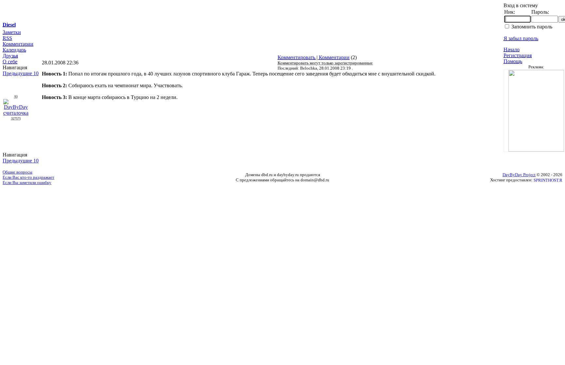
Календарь (14, 50)
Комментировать (296, 57)
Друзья (10, 55)
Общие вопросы (17, 172)
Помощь (513, 61)
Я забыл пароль (521, 38)
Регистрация (518, 55)
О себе (10, 61)
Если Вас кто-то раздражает (28, 177)
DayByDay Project (519, 174)
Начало (512, 49)
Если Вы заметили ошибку (27, 182)
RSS (7, 38)
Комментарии (18, 44)
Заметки (12, 32)
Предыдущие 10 (21, 73)
